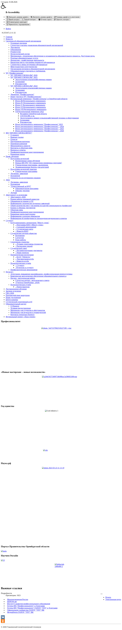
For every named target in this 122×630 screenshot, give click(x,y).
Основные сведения (18, 43)
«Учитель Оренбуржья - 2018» (27, 283)
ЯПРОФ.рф (12, 602)
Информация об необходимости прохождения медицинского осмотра (38, 218)
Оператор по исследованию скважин (25, 178)
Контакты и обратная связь (21, 148)
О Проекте (14, 306)
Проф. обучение (12, 156)
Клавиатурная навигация (17, 22)
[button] (61, 6)
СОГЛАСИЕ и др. (27, 116)
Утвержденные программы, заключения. (31, 165)
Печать (108, 597)
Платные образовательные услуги (24, 58)
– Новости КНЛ (21, 231)
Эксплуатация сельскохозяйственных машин (33, 79)
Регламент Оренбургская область (33, 114)
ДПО (8, 180)
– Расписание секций (24, 246)
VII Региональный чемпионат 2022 (29, 112)
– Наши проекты (22, 253)
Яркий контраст (14, 19)
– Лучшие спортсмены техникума (29, 244)
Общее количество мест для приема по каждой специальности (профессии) (41, 206)
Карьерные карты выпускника (22, 214)
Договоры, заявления (19, 174)
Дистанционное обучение (16, 289)
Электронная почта (113, 599)
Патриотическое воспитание (22, 255)
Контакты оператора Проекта (22, 315)
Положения (15, 176)
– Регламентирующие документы (28, 250)
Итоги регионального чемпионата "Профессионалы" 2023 (39, 124)
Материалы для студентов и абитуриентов (27, 310)
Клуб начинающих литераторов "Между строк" (29, 223)
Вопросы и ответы (18, 150)
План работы (20, 240)
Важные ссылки (17, 137)
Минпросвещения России (17, 599)
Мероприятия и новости (20, 146)
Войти (8, 29)
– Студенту (19, 265)
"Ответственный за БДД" (20, 186)
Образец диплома (22, 191)
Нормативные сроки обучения (27, 161)
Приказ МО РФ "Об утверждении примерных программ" (38, 163)
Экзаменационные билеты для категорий (32, 167)
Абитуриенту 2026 (18, 197)
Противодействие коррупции (18, 295)
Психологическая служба (20, 263)
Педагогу (9, 272)
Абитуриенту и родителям (16, 195)
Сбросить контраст (62, 19)
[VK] (61, 617)
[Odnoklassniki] (61, 621)
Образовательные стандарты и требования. (28, 71)
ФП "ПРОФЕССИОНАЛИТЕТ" (19, 133)
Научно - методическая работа (22, 278)
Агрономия (20, 82)
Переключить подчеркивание (18, 24)
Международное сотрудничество (23, 67)
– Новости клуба (22, 261)
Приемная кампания (18, 144)
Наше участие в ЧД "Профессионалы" (26, 97)
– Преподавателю (22, 287)
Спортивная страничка (19, 242)
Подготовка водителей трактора (23, 169)
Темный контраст (29, 19)
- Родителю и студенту (24, 268)
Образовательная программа (26, 188)
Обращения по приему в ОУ (21, 201)
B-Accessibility (13, 12)
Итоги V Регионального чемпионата (30, 105)
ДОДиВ (13, 193)
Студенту (9, 221)
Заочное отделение (13, 291)
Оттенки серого (46, 19)
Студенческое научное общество (23, 233)
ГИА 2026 (10, 293)
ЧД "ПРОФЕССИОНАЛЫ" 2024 (23, 86)
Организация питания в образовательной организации (32, 69)
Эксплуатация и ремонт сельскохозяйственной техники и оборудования (49, 118)
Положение (20, 235)
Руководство (15, 52)
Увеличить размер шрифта (42, 17)
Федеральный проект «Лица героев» (21, 317)
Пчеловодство (21, 84)
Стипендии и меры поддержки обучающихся (28, 65)
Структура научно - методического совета (32, 280)
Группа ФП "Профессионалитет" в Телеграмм (26, 606)
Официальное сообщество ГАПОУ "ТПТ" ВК (25, 610)
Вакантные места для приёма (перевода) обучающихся (32, 62)
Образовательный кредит (16, 304)
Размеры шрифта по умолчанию (68, 17)
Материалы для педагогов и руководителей (28, 312)
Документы (15, 47)
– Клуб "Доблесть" (22, 257)
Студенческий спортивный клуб (19, 302)
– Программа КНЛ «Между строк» (29, 225)
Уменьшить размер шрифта (18, 17)
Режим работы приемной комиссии (24, 199)
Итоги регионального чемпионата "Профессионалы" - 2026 (39, 131)
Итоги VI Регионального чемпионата (30, 107)
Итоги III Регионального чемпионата (30, 101)
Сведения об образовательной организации (23, 41)
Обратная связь (16, 210)
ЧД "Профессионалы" (15, 73)
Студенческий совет (18, 248)
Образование (15, 50)
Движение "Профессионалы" (22, 94)
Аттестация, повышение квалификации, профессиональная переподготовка (41, 274)
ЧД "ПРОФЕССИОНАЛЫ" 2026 (23, 75)
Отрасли (13, 139)
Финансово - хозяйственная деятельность (27, 60)
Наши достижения (13, 297)
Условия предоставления (20, 308)
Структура (19, 238)
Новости (9, 39)
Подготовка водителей (19, 159)
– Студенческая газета (24, 229)
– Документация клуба (24, 259)
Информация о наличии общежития (25, 216)
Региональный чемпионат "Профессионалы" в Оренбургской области (38, 99)
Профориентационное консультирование (27, 152)
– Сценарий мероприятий (25, 227)
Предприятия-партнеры (20, 141)
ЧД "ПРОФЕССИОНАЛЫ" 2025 (23, 77)
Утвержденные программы (26, 171)
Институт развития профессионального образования (28, 604)
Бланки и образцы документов (22, 208)
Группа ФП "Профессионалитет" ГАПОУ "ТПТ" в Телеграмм (32, 608)
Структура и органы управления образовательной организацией (36, 45)
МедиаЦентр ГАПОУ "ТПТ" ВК (20, 612)
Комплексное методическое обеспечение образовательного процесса (38, 276)
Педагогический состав (20, 54)
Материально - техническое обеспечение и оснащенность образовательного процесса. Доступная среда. (52, 56)
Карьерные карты (17, 154)
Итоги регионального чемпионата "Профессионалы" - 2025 (39, 129)
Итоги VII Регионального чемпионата (30, 109)
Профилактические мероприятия (23, 270)
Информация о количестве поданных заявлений (30, 203)
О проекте (14, 135)
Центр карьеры (12, 300)
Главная (9, 37)
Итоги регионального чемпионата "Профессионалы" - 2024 (39, 127)
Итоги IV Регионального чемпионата (30, 103)
